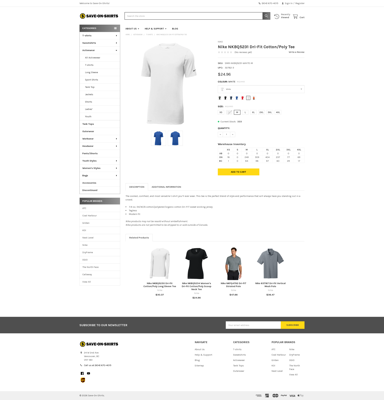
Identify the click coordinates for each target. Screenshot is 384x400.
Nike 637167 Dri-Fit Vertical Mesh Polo (270, 285)
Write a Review (296, 52)
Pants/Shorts (90, 153)
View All (86, 281)
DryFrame (87, 252)
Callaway (87, 274)
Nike (84, 245)
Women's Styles (91, 168)
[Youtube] (88, 373)
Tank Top (89, 87)
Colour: (231, 81)
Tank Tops (88, 124)
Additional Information (166, 186)
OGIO (85, 259)
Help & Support (154, 28)
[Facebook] (82, 373)
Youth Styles (89, 160)
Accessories (89, 182)
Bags (85, 175)
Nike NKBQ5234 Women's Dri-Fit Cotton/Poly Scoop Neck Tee (196, 286)
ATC (84, 208)
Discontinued (89, 190)
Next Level (88, 237)
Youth (88, 116)
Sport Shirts (91, 79)
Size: (225, 106)
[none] (169, 83)
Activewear (88, 50)
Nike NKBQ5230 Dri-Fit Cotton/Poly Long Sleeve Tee (159, 285)
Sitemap (199, 365)
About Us (131, 28)
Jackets (89, 94)
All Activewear (92, 57)
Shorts (88, 101)
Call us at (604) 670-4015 (97, 365)
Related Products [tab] (139, 237)
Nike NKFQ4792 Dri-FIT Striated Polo (233, 285)
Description (136, 186)
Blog (175, 28)
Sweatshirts (89, 42)
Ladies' (89, 109)
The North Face (90, 267)
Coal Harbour (89, 215)
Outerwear (88, 131)
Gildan (85, 222)
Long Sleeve (91, 72)
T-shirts (87, 35)
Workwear (88, 138)
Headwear (87, 146)
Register (299, 3)
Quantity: (224, 128)
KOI (84, 230)
